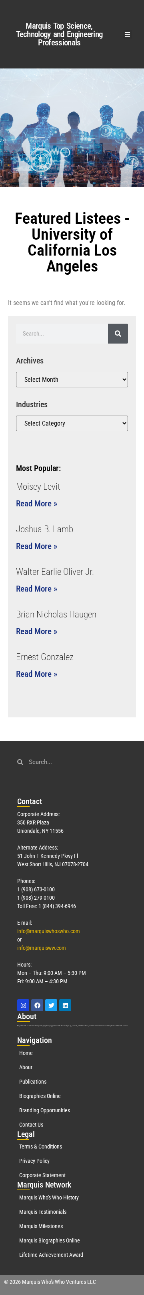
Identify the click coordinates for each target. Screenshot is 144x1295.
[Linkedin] (65, 1005)
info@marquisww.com (41, 948)
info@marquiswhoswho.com (48, 931)
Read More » (36, 503)
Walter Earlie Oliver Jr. (55, 571)
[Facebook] (37, 1005)
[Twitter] (51, 1005)
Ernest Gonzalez (45, 657)
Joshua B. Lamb (44, 529)
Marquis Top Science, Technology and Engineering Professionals (59, 34)
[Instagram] (23, 1005)
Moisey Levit (38, 486)
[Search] (118, 334)
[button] (127, 34)
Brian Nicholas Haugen (56, 614)
